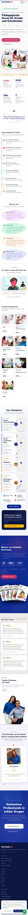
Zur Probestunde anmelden (11, 40)
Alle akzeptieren (18, 911)
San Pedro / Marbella (6, 865)
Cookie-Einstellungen (6, 898)
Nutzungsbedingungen (6, 896)
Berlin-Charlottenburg (6, 858)
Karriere (3, 881)
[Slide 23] (21, 784)
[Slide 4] (4, 784)
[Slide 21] (19, 784)
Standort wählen (13, 506)
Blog (2, 876)
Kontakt (3, 885)
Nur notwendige (7, 911)
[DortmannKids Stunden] (14, 283)
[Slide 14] (13, 784)
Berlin (4, 25)
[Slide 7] (7, 784)
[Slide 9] (9, 784)
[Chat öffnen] (25, 912)
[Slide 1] (1, 784)
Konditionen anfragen (11, 526)
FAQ (2, 883)
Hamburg (11, 25)
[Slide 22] (20, 784)
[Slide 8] (8, 784)
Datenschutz (4, 894)
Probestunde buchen (14, 826)
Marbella (17, 25)
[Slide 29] (26, 784)
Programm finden (7, 44)
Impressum (3, 892)
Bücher (2, 874)
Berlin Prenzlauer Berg (6, 861)
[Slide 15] (14, 784)
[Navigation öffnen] (25, 2)
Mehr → (4, 690)
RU (22, 2)
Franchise (3, 878)
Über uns (3, 871)
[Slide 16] (15, 784)
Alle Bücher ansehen (9, 576)
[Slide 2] (2, 784)
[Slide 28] (25, 784)
